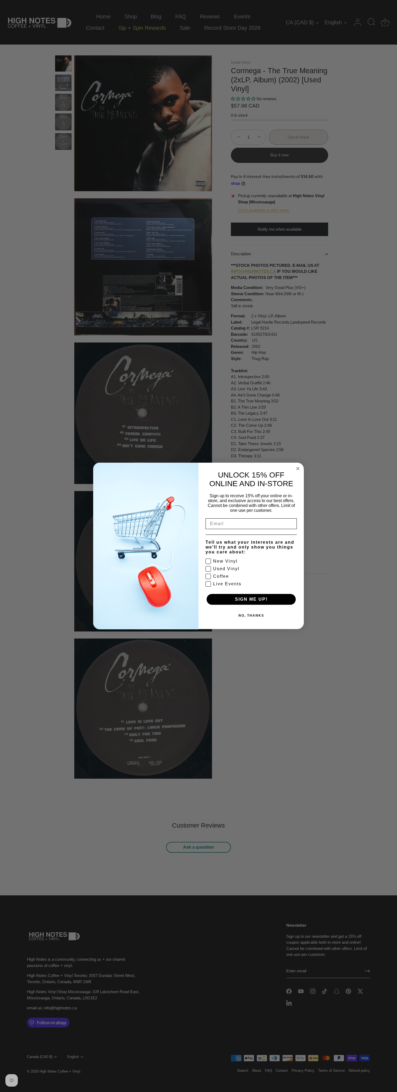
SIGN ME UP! (251, 599)
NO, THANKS (251, 616)
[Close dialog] (298, 468)
